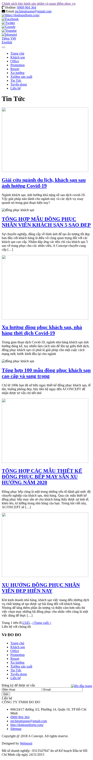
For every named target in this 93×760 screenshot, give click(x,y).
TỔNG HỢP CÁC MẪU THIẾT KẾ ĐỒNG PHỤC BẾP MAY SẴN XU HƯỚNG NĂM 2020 (42, 476)
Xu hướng (17, 73)
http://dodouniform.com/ (26, 725)
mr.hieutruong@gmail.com (33, 11)
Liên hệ (15, 88)
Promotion (17, 65)
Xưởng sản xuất (21, 76)
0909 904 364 (26, 7)
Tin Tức (15, 80)
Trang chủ (17, 53)
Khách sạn (17, 57)
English (7, 42)
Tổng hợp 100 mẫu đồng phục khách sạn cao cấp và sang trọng (46, 373)
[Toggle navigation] (3, 47)
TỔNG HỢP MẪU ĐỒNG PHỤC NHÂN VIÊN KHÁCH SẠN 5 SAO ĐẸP (46, 222)
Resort (14, 69)
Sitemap (15, 729)
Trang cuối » (42, 623)
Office (14, 61)
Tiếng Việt (9, 38)
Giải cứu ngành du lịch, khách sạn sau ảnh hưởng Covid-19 (44, 183)
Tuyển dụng (18, 84)
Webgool (26, 743)
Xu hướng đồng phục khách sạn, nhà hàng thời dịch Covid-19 (42, 330)
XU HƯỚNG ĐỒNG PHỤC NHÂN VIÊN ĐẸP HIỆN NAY (41, 588)
